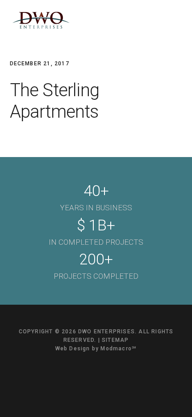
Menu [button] (171, 20)
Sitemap (115, 340)
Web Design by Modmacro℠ (96, 348)
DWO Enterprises (41, 20)
